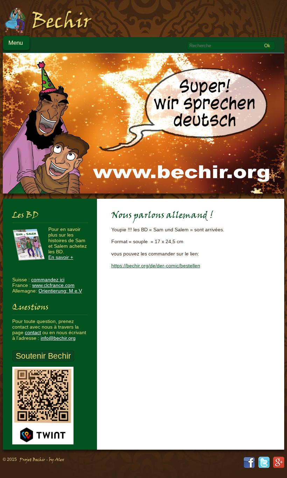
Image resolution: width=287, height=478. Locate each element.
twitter (264, 462)
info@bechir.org (58, 338)
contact (33, 332)
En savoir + (60, 257)
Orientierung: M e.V (60, 291)
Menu (15, 43)
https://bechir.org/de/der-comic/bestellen (155, 265)
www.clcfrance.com (53, 285)
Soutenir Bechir (43, 355)
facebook (249, 462)
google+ (278, 462)
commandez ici (47, 279)
